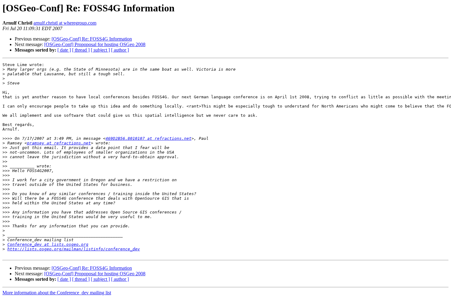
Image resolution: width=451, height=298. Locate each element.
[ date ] (64, 50)
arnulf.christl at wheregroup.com (64, 22)
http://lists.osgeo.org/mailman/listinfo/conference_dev (73, 249)
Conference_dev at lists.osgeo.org (47, 244)
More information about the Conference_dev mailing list (56, 292)
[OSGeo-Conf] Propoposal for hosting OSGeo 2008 (94, 44)
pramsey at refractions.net (59, 143)
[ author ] (120, 50)
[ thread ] (81, 50)
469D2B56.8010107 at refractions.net (148, 138)
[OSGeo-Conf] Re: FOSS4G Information (92, 38)
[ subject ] (100, 50)
